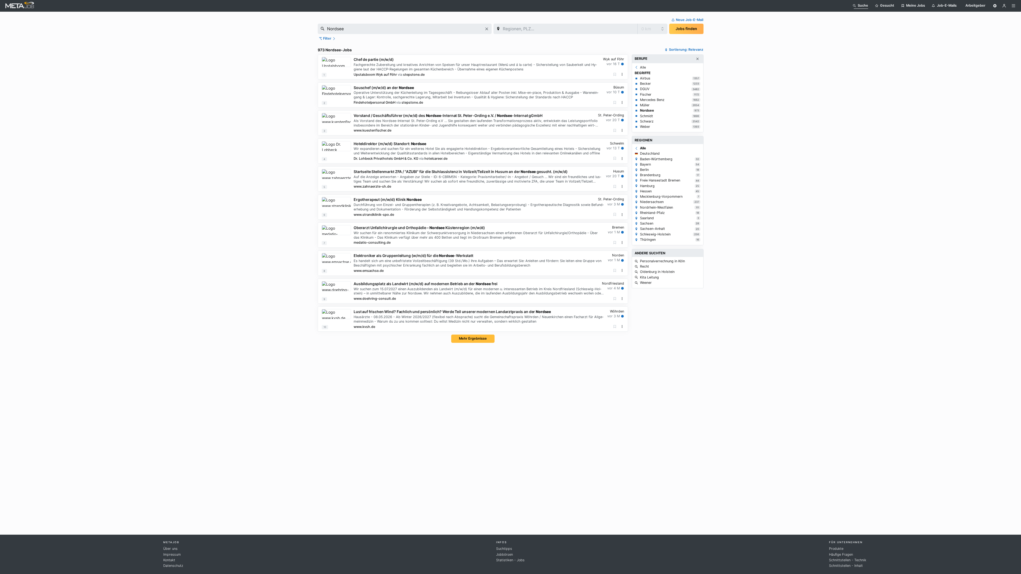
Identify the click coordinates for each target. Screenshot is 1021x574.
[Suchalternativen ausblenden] (697, 59)
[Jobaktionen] (622, 74)
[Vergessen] (614, 74)
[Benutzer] (1004, 6)
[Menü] (1013, 6)
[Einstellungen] (995, 6)
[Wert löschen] (486, 29)
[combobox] (405, 29)
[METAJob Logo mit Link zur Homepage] (20, 5)
